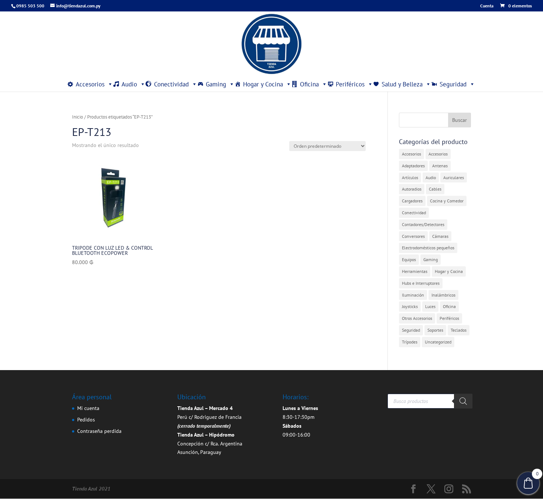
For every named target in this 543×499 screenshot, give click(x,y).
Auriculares (453, 177)
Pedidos (86, 419)
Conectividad (171, 84)
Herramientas (414, 271)
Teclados (459, 330)
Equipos (409, 259)
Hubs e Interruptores (421, 283)
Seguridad (453, 84)
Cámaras (440, 236)
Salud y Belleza (402, 84)
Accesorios (90, 84)
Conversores (413, 236)
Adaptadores (413, 165)
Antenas (440, 165)
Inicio (77, 117)
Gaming (216, 84)
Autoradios (411, 189)
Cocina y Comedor (447, 201)
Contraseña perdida (99, 431)
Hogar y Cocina (263, 84)
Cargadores (412, 201)
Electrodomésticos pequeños (428, 247)
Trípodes (409, 342)
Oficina (309, 84)
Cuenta (487, 6)
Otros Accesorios (417, 318)
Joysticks (410, 306)
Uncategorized (438, 342)
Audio (129, 84)
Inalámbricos (443, 295)
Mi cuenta (88, 408)
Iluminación (413, 295)
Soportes (435, 330)
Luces (430, 306)
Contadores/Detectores (423, 224)
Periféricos (350, 84)
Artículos (410, 177)
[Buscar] (463, 401)
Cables (435, 189)
